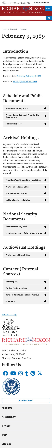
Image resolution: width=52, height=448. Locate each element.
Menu (48, 8)
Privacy (6, 425)
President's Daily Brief (16, 226)
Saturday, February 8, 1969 (29, 76)
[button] (11, 334)
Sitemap (6, 443)
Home (4, 29)
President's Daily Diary (17, 108)
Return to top (9, 314)
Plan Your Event (26, 400)
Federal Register (13, 123)
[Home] (23, 9)
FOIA (4, 434)
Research (13, 29)
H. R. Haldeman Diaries (16, 193)
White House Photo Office (18, 254)
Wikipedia (10, 301)
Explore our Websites (41, 3)
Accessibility (9, 416)
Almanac (24, 29)
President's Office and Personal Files (23, 180)
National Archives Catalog (18, 200)
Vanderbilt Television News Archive (22, 294)
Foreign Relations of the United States (24, 233)
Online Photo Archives (16, 288)
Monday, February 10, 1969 (25, 81)
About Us (7, 407)
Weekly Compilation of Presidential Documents (22, 116)
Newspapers (12, 281)
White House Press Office (17, 186)
